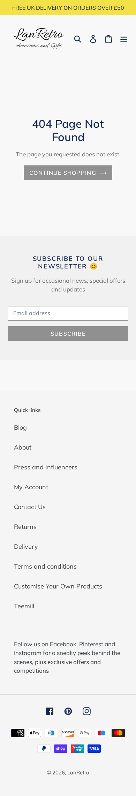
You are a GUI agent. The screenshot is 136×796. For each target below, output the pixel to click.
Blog (20, 427)
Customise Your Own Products (58, 586)
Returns (25, 527)
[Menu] (123, 38)
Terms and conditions (45, 566)
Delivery (26, 547)
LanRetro (78, 772)
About (22, 447)
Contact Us (30, 507)
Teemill (24, 606)
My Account (31, 487)
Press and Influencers (45, 467)
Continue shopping (62, 172)
